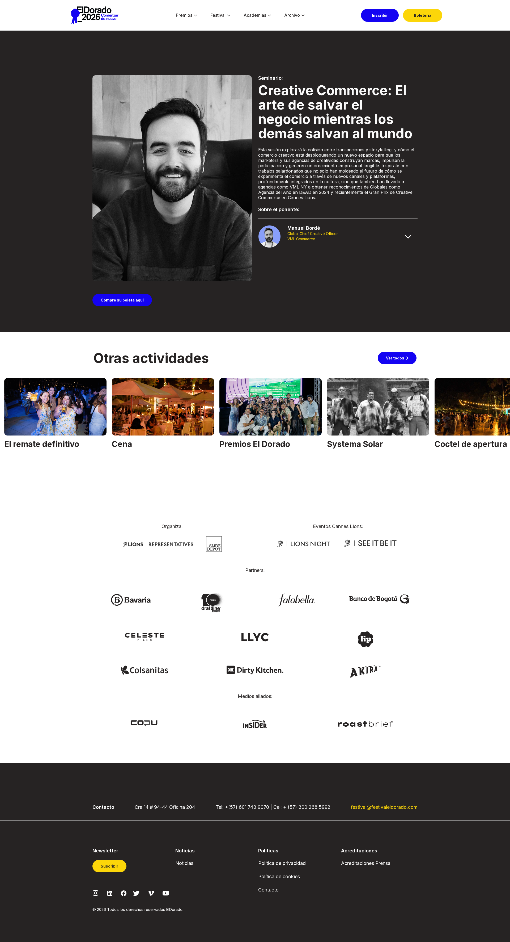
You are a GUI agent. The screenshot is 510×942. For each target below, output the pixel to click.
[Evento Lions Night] (303, 543)
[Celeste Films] (144, 636)
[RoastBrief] (365, 723)
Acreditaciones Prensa (365, 863)
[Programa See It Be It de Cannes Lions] (371, 543)
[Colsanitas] (144, 669)
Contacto (268, 890)
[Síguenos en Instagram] (95, 892)
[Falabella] (296, 599)
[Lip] (365, 639)
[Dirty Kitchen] (255, 669)
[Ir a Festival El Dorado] (94, 15)
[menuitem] (184, 15)
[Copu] (144, 723)
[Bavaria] (131, 599)
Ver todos (395, 358)
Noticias (184, 863)
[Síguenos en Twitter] (136, 892)
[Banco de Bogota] (379, 598)
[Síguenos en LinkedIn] (109, 892)
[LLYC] (255, 636)
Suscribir (109, 866)
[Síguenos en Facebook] (123, 892)
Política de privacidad (282, 863)
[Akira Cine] (365, 670)
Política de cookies (279, 876)
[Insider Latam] (255, 723)
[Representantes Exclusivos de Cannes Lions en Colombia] (158, 544)
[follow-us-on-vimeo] (151, 892)
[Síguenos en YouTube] (166, 892)
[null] (214, 543)
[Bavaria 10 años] (213, 603)
